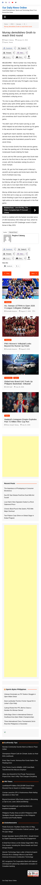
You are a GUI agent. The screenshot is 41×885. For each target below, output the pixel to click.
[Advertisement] (20, 456)
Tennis (11, 42)
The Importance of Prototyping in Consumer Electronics (19, 490)
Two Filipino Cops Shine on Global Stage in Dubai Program (19, 517)
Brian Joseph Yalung (12, 425)
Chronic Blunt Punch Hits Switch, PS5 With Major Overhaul (18, 510)
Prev (7, 273)
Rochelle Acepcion (11, 311)
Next (33, 273)
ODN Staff (9, 387)
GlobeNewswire (10, 823)
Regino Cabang (9, 40)
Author (5, 232)
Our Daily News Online (14, 7)
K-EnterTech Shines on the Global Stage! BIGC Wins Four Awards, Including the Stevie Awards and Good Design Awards (20, 845)
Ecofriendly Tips (10, 743)
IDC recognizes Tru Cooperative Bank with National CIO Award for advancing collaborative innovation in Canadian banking (19, 864)
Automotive (8, 378)
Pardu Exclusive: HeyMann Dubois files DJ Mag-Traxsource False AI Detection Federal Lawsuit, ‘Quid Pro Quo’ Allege (20, 829)
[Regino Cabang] (7, 238)
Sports (6, 42)
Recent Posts (13, 232)
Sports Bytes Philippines (16, 689)
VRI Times (8, 781)
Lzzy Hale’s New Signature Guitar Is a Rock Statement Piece (19, 503)
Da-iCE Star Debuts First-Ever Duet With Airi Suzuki (19, 496)
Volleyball (7, 302)
